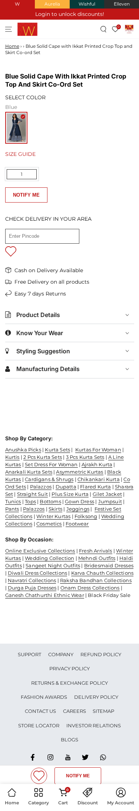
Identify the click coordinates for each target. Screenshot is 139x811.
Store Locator (38, 725)
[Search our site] (104, 29)
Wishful (87, 4)
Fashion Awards (44, 697)
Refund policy (100, 654)
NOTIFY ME (26, 195)
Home (12, 46)
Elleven (122, 4)
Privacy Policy (69, 668)
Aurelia (52, 4)
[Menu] (8, 29)
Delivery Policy (96, 697)
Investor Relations (93, 725)
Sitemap (103, 711)
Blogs (69, 739)
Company (60, 654)
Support (29, 654)
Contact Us (40, 711)
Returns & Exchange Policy (69, 683)
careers (74, 711)
